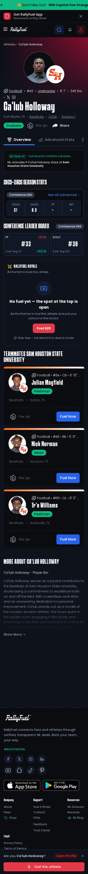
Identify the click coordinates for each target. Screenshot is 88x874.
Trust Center (41, 830)
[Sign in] (80, 29)
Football (15, 91)
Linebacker (46, 91)
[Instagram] (30, 759)
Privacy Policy (13, 843)
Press (7, 812)
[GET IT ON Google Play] (22, 785)
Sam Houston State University (38, 164)
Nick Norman (45, 444)
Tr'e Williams (45, 506)
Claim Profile (66, 856)
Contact (39, 812)
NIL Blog (78, 818)
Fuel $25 (44, 328)
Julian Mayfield (47, 383)
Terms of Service (15, 848)
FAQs (36, 818)
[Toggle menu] (5, 29)
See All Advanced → (64, 195)
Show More (13, 634)
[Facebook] (8, 759)
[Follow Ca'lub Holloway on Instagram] (14, 97)
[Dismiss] (82, 856)
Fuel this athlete (48, 867)
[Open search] (59, 29)
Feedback (40, 824)
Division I (68, 116)
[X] (19, 759)
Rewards (73, 812)
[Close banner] (80, 16)
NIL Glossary (75, 807)
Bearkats (37, 116)
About (8, 807)
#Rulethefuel (14, 749)
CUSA (53, 116)
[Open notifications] (69, 29)
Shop (12, 818)
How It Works (42, 807)
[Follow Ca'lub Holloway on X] (8, 97)
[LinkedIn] (42, 759)
